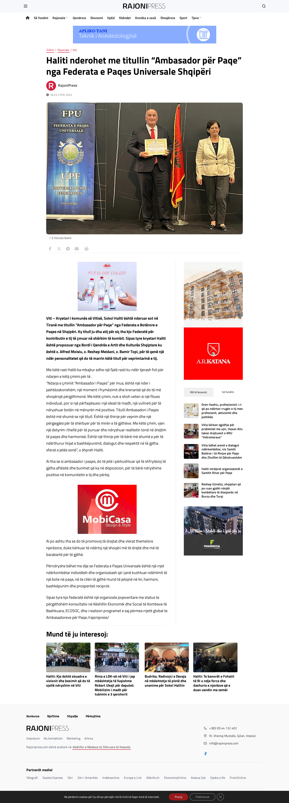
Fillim (50, 50)
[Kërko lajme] (263, 6)
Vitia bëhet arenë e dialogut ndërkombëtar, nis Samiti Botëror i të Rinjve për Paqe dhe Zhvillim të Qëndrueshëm (222, 451)
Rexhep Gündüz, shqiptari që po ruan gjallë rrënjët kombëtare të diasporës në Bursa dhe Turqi (221, 490)
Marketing (73, 738)
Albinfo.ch (152, 777)
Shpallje (72, 716)
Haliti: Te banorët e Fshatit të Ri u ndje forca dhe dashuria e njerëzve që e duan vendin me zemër (213, 683)
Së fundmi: (228, 392)
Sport (183, 17)
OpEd (111, 17)
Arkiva (88, 738)
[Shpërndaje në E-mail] (77, 249)
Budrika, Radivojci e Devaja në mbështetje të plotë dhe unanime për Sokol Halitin (165, 681)
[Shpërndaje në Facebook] (50, 249)
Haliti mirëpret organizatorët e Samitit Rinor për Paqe (222, 470)
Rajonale (58, 17)
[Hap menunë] (25, 6)
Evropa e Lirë (133, 777)
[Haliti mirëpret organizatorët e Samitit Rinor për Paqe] (191, 471)
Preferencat (202, 797)
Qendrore (79, 17)
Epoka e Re (217, 777)
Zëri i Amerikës (87, 777)
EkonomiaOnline (175, 777)
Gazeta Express (52, 777)
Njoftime (53, 716)
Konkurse (32, 716)
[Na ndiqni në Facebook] (205, 754)
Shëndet (125, 17)
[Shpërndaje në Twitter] (59, 249)
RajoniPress (67, 85)
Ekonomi (96, 17)
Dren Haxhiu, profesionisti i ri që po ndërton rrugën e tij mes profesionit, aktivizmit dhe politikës (222, 410)
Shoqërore (167, 17)
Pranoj (178, 797)
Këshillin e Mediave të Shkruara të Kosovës (101, 747)
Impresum (33, 738)
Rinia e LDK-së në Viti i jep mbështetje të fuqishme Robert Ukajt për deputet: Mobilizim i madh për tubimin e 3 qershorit (115, 685)
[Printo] (85, 249)
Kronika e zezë (145, 17)
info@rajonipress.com (223, 743)
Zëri (70, 777)
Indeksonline (110, 777)
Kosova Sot (198, 777)
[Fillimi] (27, 18)
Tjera (195, 17)
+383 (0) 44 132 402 (223, 728)
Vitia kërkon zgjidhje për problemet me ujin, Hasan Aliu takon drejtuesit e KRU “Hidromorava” (222, 430)
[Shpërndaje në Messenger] (68, 249)
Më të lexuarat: (198, 392)
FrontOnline (238, 777)
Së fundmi (41, 17)
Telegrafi (32, 777)
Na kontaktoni (53, 738)
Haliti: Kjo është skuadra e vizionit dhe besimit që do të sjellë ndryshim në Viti (68, 681)
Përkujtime (93, 716)
